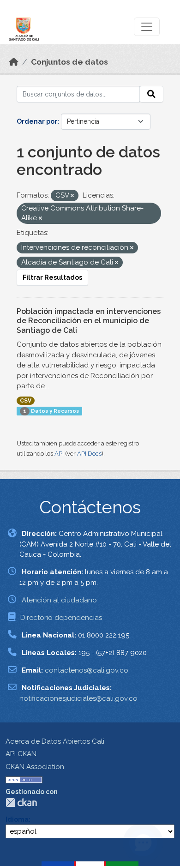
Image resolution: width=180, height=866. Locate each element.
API (59, 453)
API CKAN (21, 754)
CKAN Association (35, 767)
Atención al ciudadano (59, 600)
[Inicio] (13, 61)
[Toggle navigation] (147, 27)
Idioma (17, 819)
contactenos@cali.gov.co (86, 670)
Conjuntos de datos (69, 61)
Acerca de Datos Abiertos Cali (55, 741)
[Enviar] (151, 94)
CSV (25, 400)
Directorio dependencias (61, 617)
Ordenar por (37, 121)
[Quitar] (72, 196)
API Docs (89, 453)
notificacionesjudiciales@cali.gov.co (78, 698)
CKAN (21, 802)
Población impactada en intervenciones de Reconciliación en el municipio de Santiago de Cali (89, 321)
